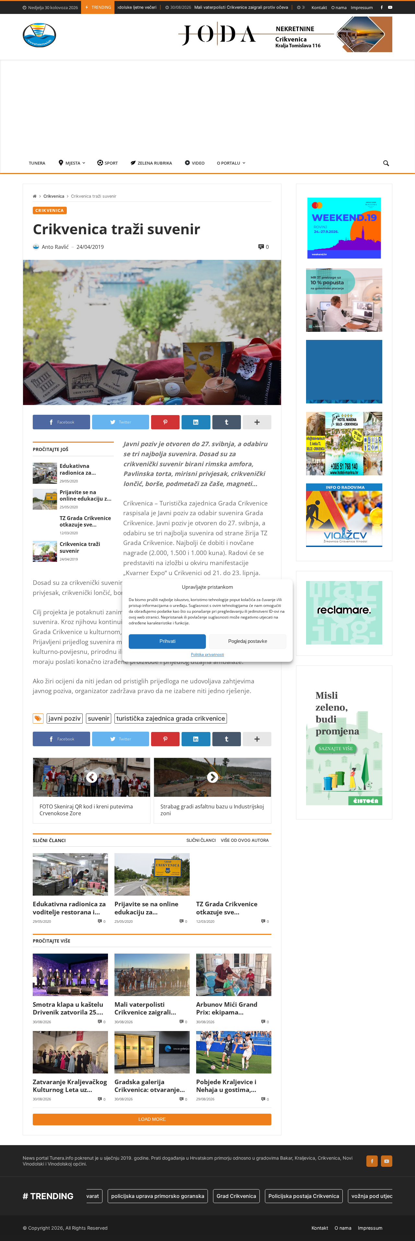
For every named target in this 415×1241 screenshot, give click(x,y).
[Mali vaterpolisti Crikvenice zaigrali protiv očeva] (152, 975)
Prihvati (167, 641)
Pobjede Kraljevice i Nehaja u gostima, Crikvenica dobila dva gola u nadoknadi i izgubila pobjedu (229, 1086)
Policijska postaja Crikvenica (271, 1196)
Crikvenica (53, 196)
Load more (152, 1119)
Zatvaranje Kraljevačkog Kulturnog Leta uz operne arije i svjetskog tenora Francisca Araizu (70, 1086)
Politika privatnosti (207, 654)
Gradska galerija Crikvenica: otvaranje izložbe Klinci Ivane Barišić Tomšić (147, 1086)
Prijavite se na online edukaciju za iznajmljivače (85, 495)
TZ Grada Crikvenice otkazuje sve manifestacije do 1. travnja (85, 521)
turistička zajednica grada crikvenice (170, 718)
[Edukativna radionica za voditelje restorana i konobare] (45, 473)
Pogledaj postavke (247, 641)
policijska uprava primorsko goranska (125, 1196)
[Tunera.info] (39, 35)
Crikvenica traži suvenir (80, 547)
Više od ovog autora (245, 840)
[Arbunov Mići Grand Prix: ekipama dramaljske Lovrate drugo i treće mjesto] (233, 975)
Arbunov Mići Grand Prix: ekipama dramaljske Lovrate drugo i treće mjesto (227, 1008)
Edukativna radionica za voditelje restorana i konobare (86, 469)
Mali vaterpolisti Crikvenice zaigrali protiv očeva (195, 7)
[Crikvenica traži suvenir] (45, 551)
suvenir (98, 718)
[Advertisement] (207, 105)
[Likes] (382, 7)
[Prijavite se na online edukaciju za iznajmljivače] (45, 499)
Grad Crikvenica (204, 1196)
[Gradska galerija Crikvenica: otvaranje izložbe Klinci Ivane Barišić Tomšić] (152, 1052)
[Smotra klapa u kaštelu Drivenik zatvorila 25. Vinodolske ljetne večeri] (70, 975)
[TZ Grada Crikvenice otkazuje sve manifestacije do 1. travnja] (45, 525)
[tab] (201, 840)
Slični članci (201, 840)
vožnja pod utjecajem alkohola (357, 1196)
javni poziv (65, 718)
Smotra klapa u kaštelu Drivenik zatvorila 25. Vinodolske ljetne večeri (69, 1008)
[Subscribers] (390, 7)
